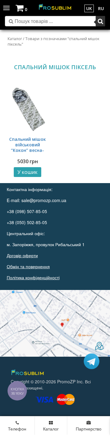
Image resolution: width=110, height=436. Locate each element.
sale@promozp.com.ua (43, 200)
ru (101, 8)
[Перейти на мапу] (55, 323)
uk (89, 8)
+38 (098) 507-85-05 (27, 211)
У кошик (27, 172)
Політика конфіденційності (33, 277)
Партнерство (88, 429)
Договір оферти (22, 255)
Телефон (17, 429)
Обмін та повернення (28, 266)
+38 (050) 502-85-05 (27, 222)
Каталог (15, 38)
